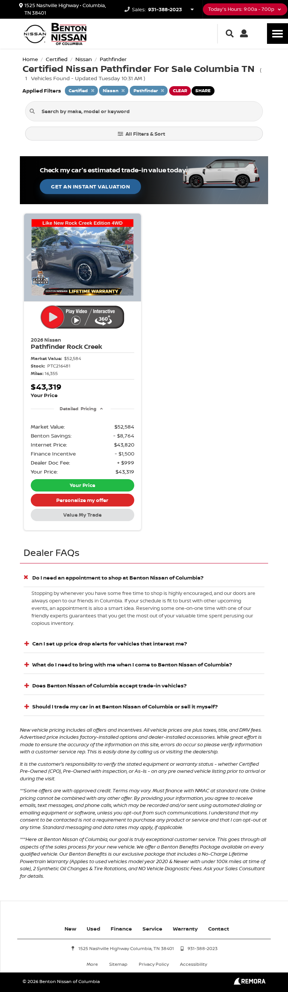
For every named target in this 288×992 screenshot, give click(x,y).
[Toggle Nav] (277, 33)
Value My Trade (82, 514)
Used (93, 928)
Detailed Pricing (78, 408)
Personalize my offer (82, 500)
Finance (121, 928)
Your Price (82, 485)
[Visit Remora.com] (250, 982)
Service (152, 928)
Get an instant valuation (90, 186)
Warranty (185, 928)
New (70, 928)
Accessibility (193, 964)
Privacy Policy (154, 964)
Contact (218, 928)
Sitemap (118, 964)
